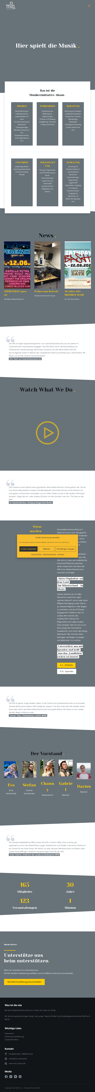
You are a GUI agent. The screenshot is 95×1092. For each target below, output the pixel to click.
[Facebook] (6, 1076)
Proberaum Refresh (46, 291)
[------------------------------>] (89, 6)
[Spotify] (20, 1076)
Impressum (60, 554)
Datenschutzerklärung (49, 554)
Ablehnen (46, 549)
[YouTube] (15, 1076)
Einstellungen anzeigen (65, 549)
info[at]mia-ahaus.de (18, 1059)
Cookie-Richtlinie (36, 554)
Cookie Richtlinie (11, 1039)
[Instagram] (10, 1076)
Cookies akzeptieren (28, 549)
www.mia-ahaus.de (17, 1063)
